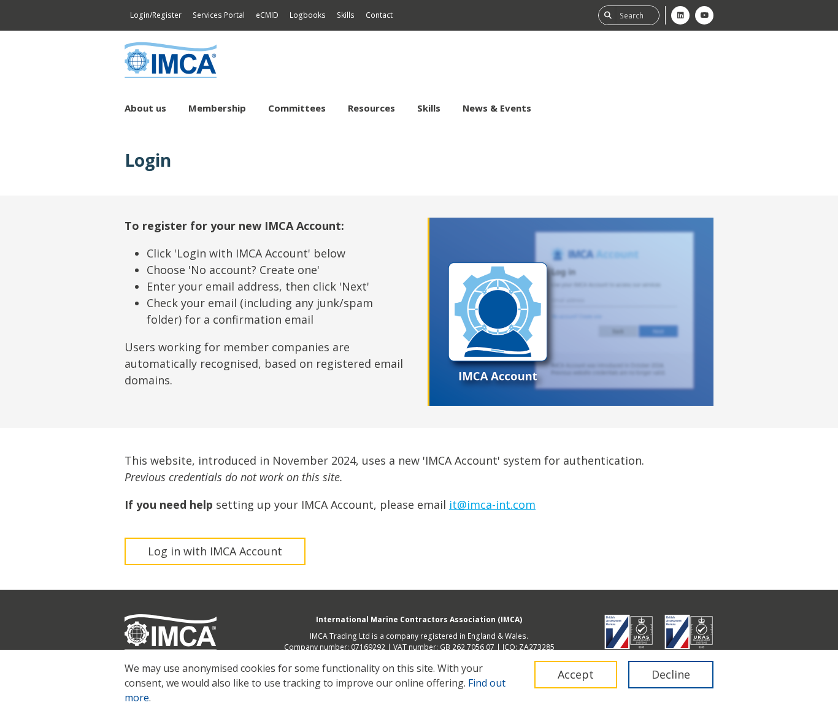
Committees (297, 108)
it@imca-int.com (492, 504)
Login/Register (156, 15)
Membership (217, 108)
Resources (371, 108)
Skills (346, 15)
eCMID (267, 15)
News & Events (497, 108)
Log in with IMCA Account (215, 551)
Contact (379, 15)
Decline (671, 674)
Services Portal (219, 15)
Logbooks (308, 15)
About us (145, 108)
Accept (576, 674)
